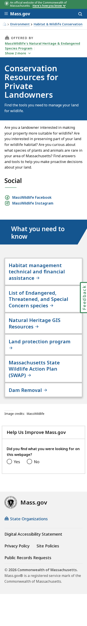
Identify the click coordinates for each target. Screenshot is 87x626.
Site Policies (48, 545)
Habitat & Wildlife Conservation (58, 24)
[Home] (4, 24)
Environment (20, 24)
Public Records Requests (27, 557)
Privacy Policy (16, 545)
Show (15, 53)
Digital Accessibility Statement (33, 534)
